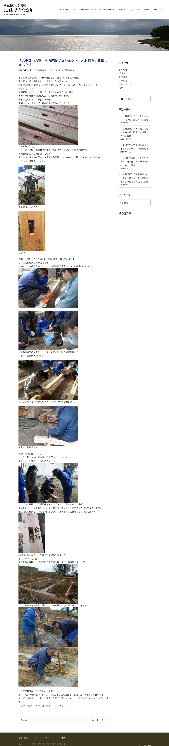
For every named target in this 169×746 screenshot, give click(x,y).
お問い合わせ (23, 738)
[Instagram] (126, 213)
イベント (123, 73)
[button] (161, 9)
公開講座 (123, 77)
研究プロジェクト (70, 70)
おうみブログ (37, 70)
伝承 (121, 88)
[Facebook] (120, 213)
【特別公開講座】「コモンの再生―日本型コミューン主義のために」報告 (134, 161)
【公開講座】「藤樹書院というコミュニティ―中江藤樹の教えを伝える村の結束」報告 (134, 178)
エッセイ (123, 80)
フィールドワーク (57, 70)
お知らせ (46, 70)
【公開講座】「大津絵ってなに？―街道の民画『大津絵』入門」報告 (134, 132)
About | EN (61, 738)
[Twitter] (123, 213)
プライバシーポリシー (43, 738)
